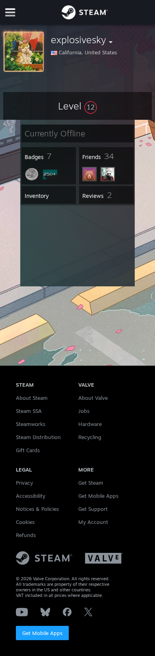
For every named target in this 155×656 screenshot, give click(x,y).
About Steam (32, 398)
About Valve (93, 398)
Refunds (26, 535)
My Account (93, 522)
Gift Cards (28, 450)
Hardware (90, 424)
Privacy (24, 483)
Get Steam (90, 483)
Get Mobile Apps (42, 633)
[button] (77, 106)
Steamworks (30, 424)
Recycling (89, 437)
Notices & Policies (37, 509)
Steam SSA (29, 411)
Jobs (83, 411)
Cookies (25, 522)
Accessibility (30, 496)
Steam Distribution (38, 437)
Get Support (93, 509)
